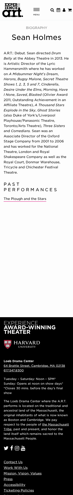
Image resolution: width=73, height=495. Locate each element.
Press (8, 479)
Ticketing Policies (19, 490)
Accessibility (14, 485)
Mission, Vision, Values (23, 473)
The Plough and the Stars (25, 199)
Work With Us (16, 468)
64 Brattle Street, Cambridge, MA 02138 (34, 365)
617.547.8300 (14, 370)
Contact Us (13, 462)
